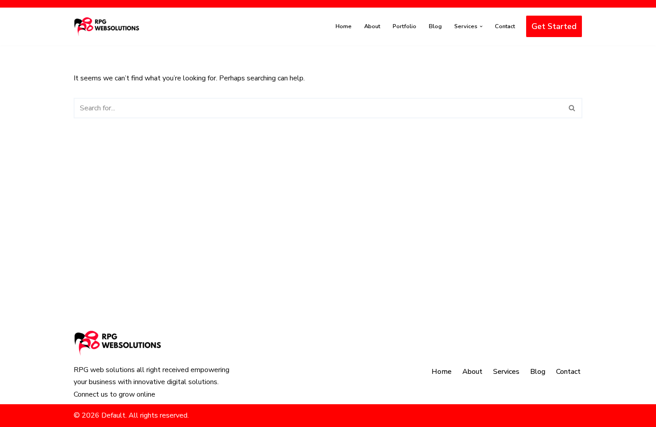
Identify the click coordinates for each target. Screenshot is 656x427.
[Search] (572, 108)
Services (506, 372)
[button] (481, 26)
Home (344, 26)
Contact (505, 26)
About (372, 26)
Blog (435, 26)
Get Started (554, 26)
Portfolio (404, 26)
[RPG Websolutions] (107, 26)
